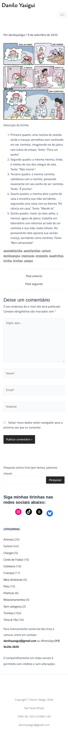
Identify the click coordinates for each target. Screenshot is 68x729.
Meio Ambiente (13, 579)
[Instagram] (18, 512)
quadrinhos (56, 256)
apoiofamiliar (32, 250)
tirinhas (18, 260)
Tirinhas (8, 613)
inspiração (27, 256)
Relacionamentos (14, 599)
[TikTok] (29, 512)
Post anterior (34, 276)
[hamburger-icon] (62, 14)
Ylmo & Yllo (10, 620)
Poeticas (8, 593)
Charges (8, 553)
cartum (46, 250)
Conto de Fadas (13, 559)
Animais (8, 539)
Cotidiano (9, 566)
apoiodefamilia (12, 250)
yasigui (28, 260)
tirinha (7, 260)
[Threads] (39, 512)
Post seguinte (34, 283)
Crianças (8, 573)
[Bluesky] (50, 513)
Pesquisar (55, 480)
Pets (6, 586)
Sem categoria (12, 606)
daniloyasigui (11, 256)
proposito (42, 256)
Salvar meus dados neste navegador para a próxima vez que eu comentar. (33, 425)
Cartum (8, 546)
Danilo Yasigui (18, 5)
